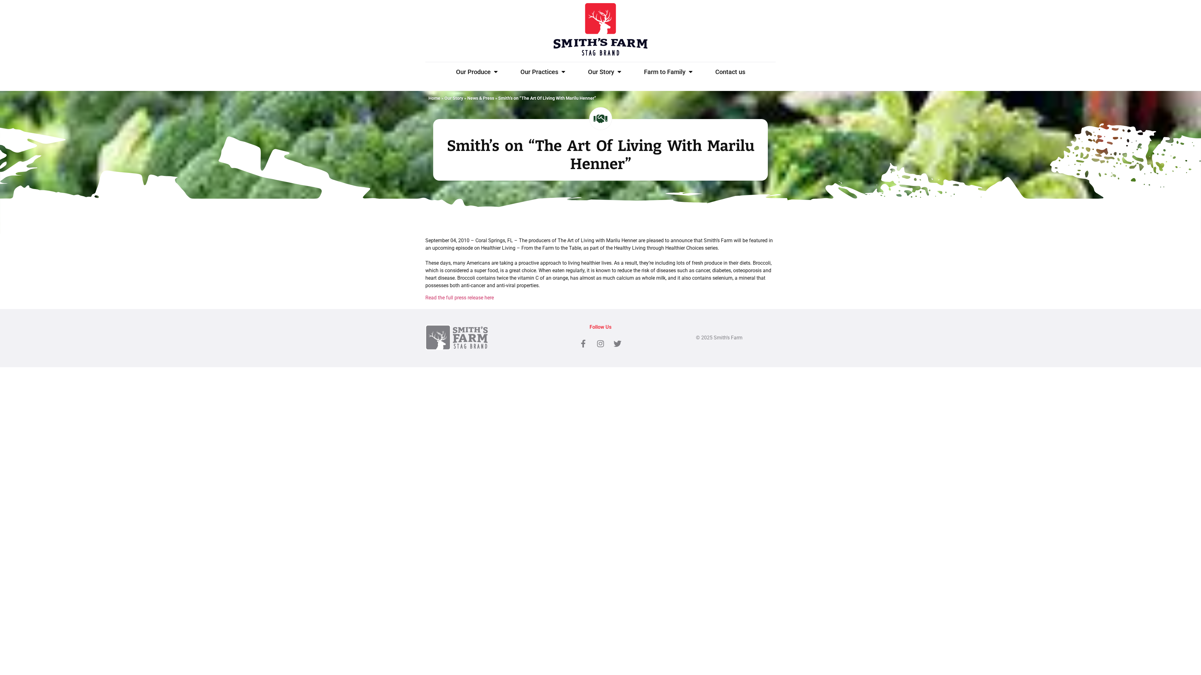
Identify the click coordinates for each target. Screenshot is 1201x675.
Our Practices (539, 72)
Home (434, 98)
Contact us (730, 72)
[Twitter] (618, 344)
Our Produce (473, 72)
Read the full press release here (459, 298)
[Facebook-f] (583, 344)
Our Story (601, 72)
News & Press (480, 98)
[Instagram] (600, 344)
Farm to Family (665, 72)
